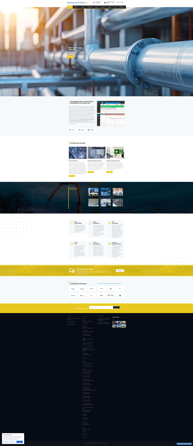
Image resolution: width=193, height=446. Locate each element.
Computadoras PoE (86, 418)
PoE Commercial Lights (86, 375)
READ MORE (71, 56)
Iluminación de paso (86, 401)
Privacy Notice (85, 434)
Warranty (84, 430)
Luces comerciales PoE (86, 376)
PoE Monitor (85, 414)
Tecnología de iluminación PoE (88, 328)
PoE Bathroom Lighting (86, 372)
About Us (84, 320)
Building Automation (86, 334)
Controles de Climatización (87, 354)
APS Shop (84, 437)
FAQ (83, 427)
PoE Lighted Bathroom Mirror (87, 403)
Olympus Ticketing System (87, 364)
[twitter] (118, 2)
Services (84, 325)
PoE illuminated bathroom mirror (88, 404)
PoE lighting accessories (86, 411)
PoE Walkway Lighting (86, 399)
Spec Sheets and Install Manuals (88, 362)
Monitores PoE (85, 415)
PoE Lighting (85, 326)
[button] (184, 444)
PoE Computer (85, 417)
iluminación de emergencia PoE (88, 345)
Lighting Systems (116, 243)
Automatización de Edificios (87, 335)
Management (96, 243)
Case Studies (85, 358)
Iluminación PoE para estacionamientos (89, 389)
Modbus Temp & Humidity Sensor (88, 370)
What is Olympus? (85, 323)
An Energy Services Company (87, 321)
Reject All (13, 441)
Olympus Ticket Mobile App (87, 366)
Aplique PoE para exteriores (87, 384)
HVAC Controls (85, 353)
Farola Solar (85, 421)
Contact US (84, 361)
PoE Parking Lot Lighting (87, 388)
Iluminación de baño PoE (87, 373)
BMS (83, 338)
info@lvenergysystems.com (71, 324)
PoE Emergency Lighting (87, 379)
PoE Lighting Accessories (87, 410)
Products (84, 369)
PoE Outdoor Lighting (86, 383)
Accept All (19, 441)
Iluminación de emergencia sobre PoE (89, 380)
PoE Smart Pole (85, 330)
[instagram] (122, 2)
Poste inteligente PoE (86, 424)
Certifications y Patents (86, 428)
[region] (13, 438)
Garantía (84, 431)
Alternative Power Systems (77, 3)
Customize (6, 441)
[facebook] (116, 2)
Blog (83, 359)
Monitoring (96, 222)
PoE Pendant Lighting (86, 392)
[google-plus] (119, 2)
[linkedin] (121, 2)
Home (84, 318)
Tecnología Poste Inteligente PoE (88, 331)
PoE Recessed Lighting (86, 396)
